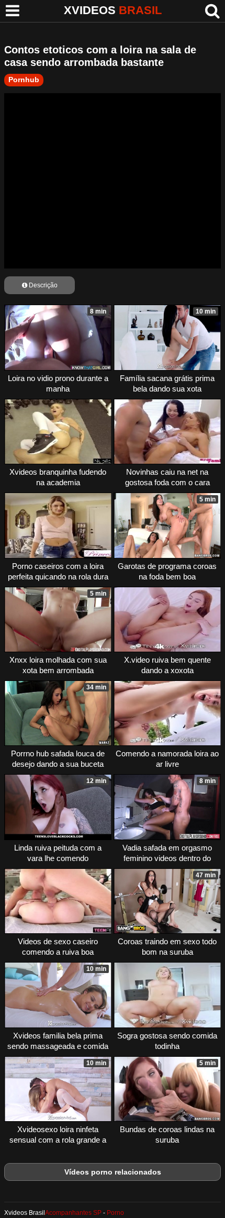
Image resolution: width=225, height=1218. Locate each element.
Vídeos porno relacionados (112, 1172)
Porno (115, 1212)
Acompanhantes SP (73, 1212)
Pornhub (23, 79)
